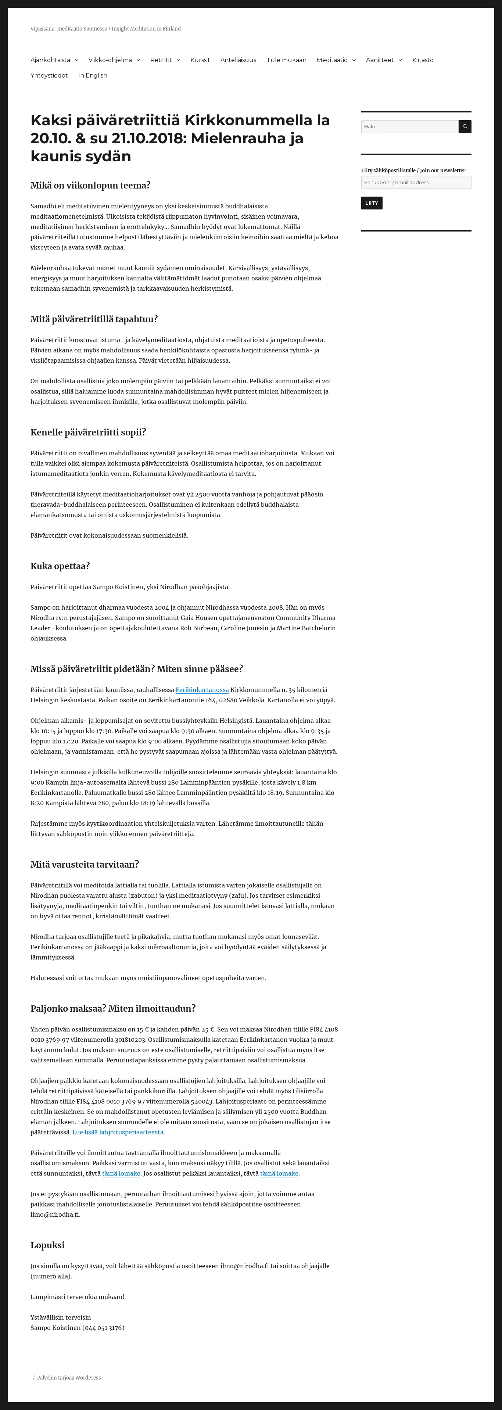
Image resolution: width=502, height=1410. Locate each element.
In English (92, 75)
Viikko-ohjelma (110, 60)
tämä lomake (121, 1173)
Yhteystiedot (49, 75)
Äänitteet (380, 60)
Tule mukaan (286, 60)
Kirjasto (423, 60)
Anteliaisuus (238, 60)
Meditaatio (332, 60)
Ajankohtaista (50, 60)
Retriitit (161, 60)
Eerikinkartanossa (202, 689)
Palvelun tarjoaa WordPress (69, 1378)
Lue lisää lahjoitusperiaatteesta (118, 1132)
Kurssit (200, 60)
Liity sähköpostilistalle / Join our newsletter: (414, 171)
